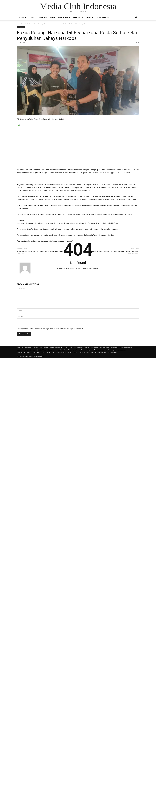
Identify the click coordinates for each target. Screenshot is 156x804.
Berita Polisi (28, 24)
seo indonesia (26, 348)
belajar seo (51, 350)
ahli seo (108, 350)
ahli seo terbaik (72, 350)
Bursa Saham (103, 17)
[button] (136, 18)
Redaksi (32, 17)
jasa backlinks (41, 350)
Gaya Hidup (63, 17)
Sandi (69, 352)
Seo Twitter (68, 348)
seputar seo (50, 352)
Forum (87, 348)
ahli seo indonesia (98, 350)
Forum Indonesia (29, 350)
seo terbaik (94, 348)
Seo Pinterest (78, 348)
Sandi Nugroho (61, 352)
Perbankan (78, 17)
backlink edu (61, 350)
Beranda (22, 17)
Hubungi (43, 17)
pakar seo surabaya (23, 352)
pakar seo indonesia (119, 350)
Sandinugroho (84, 352)
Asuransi (90, 17)
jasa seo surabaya (126, 348)
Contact (35, 348)
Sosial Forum (36, 352)
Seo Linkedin (44, 348)
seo (43, 352)
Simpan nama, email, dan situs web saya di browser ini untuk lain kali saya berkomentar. (51, 329)
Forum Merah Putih (56, 348)
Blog (52, 17)
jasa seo (19, 350)
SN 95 (75, 352)
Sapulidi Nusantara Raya (98, 352)
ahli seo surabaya (85, 350)
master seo (114, 348)
